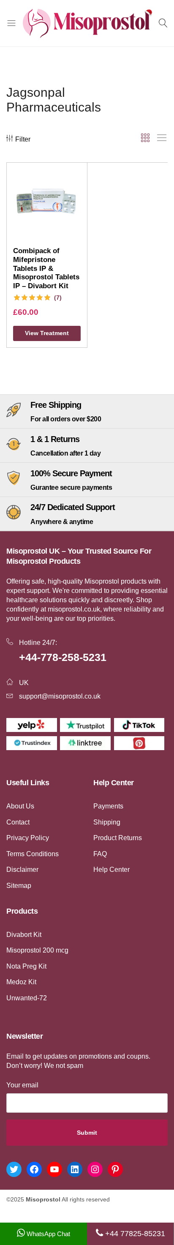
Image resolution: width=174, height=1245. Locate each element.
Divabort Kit (23, 934)
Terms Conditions (32, 853)
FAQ (100, 853)
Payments (108, 806)
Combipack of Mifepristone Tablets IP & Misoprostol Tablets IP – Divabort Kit (46, 268)
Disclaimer (22, 869)
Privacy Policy (27, 837)
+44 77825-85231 (134, 1233)
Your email (22, 1085)
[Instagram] (95, 1169)
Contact (18, 822)
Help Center (111, 869)
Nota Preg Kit (26, 966)
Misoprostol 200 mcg (37, 950)
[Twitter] (14, 1169)
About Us (20, 806)
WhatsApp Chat (47, 1233)
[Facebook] (34, 1169)
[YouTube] (54, 1169)
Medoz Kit (21, 982)
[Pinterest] (115, 1169)
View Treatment (47, 333)
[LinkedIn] (74, 1169)
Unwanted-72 (26, 998)
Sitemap (18, 885)
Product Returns (117, 837)
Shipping (106, 822)
